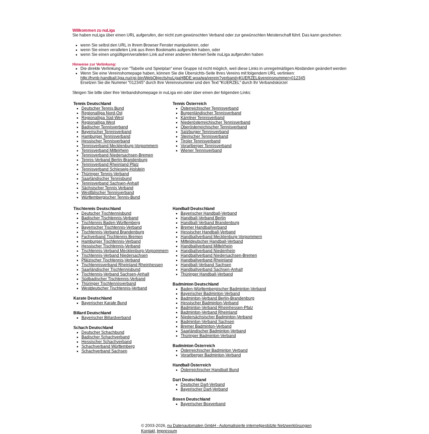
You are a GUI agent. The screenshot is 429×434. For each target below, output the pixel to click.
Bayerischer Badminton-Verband (210, 293)
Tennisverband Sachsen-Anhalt (110, 183)
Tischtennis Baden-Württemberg (110, 222)
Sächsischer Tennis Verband (107, 188)
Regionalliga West (98, 122)
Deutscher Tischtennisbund (106, 213)
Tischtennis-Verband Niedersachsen (114, 255)
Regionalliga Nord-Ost (101, 113)
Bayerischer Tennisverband (106, 131)
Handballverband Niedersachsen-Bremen (219, 255)
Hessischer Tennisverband (105, 141)
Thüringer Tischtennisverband (108, 283)
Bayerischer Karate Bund (104, 303)
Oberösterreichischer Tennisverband (214, 127)
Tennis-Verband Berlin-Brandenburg (114, 159)
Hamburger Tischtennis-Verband (111, 241)
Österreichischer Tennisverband (210, 108)
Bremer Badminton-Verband (206, 326)
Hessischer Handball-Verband (208, 232)
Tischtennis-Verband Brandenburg (112, 232)
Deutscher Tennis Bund (102, 108)
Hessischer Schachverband (106, 341)
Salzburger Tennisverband (205, 131)
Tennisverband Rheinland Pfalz (110, 164)
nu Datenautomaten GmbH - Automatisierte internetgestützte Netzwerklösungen (239, 425)
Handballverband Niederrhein (208, 250)
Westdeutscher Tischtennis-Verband (114, 288)
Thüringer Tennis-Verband (105, 174)
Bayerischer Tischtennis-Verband (111, 227)
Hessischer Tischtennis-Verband (110, 246)
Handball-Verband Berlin (203, 218)
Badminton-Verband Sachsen (207, 321)
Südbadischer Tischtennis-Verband (113, 279)
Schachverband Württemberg (108, 346)
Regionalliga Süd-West (102, 117)
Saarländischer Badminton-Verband (213, 331)
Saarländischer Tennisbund (106, 178)
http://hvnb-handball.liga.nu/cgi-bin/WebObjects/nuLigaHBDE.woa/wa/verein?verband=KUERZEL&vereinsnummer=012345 (192, 78)
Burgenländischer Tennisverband (211, 113)
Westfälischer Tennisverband (107, 192)
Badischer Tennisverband (104, 127)
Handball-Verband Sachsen (206, 264)
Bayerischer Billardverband (106, 317)
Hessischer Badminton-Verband (210, 303)
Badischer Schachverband (105, 337)
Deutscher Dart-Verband (203, 384)
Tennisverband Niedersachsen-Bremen (117, 155)
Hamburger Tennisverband (105, 136)
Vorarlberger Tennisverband (206, 145)
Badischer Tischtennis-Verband (109, 218)
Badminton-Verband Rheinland (209, 312)
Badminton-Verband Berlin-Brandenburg (217, 298)
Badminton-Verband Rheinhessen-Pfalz (217, 307)
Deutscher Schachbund (102, 332)
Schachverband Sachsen (104, 351)
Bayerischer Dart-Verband (204, 389)
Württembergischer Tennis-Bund (110, 197)
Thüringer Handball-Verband (207, 274)
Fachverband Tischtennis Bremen (112, 236)
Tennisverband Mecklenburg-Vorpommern (119, 145)
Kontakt (148, 431)
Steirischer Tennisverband (204, 136)
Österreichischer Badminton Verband (214, 350)
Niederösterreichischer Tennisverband (215, 122)
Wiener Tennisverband (201, 150)
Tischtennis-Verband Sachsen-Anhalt (115, 274)
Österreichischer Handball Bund (210, 369)
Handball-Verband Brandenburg (210, 222)
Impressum (167, 431)
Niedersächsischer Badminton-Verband (216, 317)
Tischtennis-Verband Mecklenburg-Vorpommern (125, 250)
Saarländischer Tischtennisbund (110, 269)
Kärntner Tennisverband (203, 117)
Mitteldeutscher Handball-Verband (212, 241)
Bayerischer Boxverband (203, 404)
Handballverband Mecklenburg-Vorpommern (221, 236)
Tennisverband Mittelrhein (105, 150)
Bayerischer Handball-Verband (209, 213)
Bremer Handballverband (204, 227)
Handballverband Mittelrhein (207, 246)
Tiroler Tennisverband (201, 141)
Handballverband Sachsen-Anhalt (212, 269)
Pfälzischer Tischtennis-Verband (110, 260)
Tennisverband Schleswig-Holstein (113, 169)
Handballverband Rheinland (207, 260)
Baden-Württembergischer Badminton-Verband (223, 289)
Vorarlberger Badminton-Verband (211, 355)
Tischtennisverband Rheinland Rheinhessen (122, 264)
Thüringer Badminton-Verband (208, 335)
